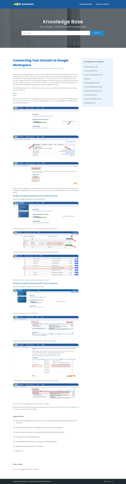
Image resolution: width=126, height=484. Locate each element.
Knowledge (49, 27)
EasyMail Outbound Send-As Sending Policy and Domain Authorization (39, 428)
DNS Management (38, 68)
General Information (91, 99)
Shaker (24, 68)
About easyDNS (89, 71)
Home (42, 27)
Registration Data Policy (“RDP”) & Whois (29, 446)
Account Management (91, 75)
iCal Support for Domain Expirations (28, 437)
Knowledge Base (86, 4)
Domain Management (50, 68)
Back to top (107, 481)
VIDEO (14, 95)
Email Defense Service (91, 91)
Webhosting (88, 103)
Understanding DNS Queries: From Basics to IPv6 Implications (36, 442)
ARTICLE (15, 93)
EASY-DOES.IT (67, 407)
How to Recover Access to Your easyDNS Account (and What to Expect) (40, 432)
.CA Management (90, 67)
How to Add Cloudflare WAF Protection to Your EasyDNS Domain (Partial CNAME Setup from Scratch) (46, 422)
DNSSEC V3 (19, 451)
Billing (86, 79)
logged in (23, 469)
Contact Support (102, 4)
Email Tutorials (89, 95)
